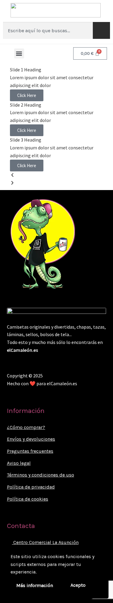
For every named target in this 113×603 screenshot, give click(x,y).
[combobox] (48, 30)
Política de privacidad (31, 487)
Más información (34, 585)
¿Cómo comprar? (26, 427)
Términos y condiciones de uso (40, 475)
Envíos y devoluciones (31, 439)
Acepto (78, 585)
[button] (19, 53)
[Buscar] (101, 30)
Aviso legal (19, 463)
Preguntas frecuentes (30, 451)
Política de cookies (27, 499)
